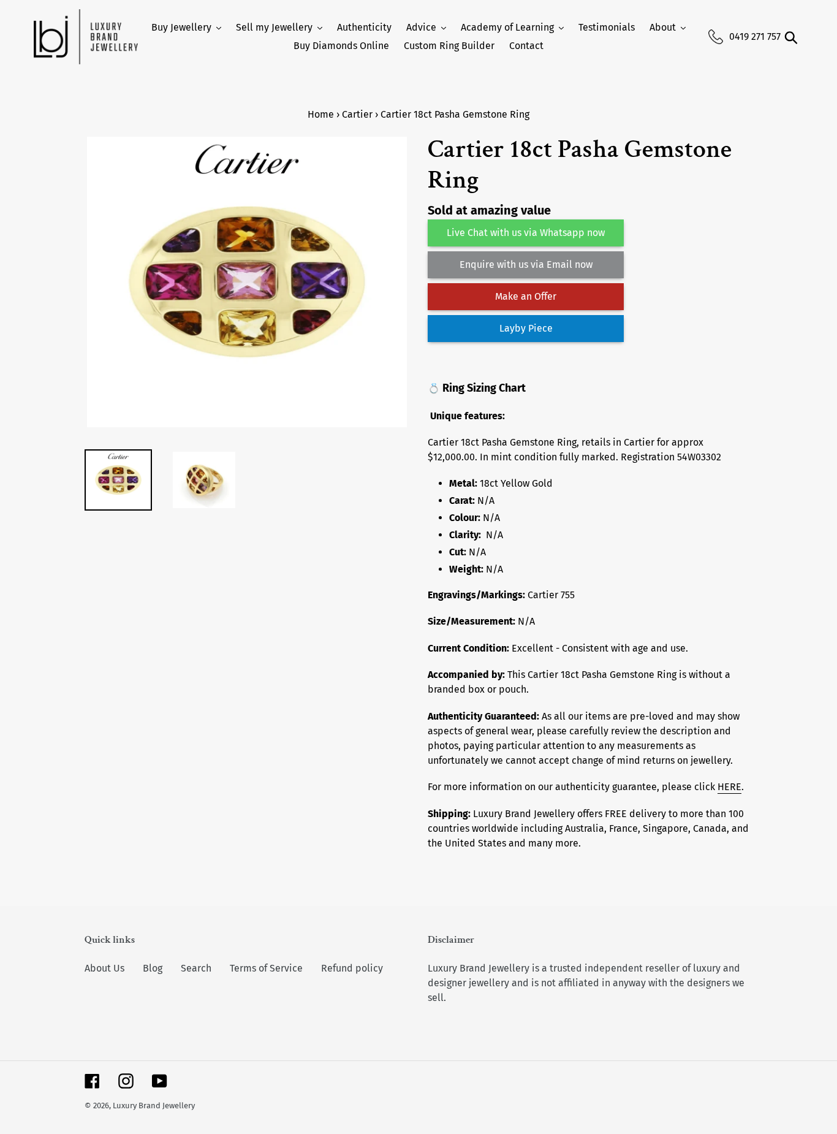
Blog (152, 968)
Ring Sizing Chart (484, 388)
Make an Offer (525, 296)
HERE (729, 787)
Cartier (357, 114)
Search (196, 968)
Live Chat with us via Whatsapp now (526, 232)
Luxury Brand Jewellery (154, 1105)
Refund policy (352, 968)
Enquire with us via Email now (526, 264)
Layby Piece (526, 328)
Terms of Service (266, 968)
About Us (104, 968)
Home (321, 114)
